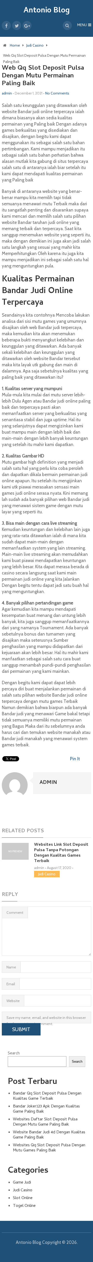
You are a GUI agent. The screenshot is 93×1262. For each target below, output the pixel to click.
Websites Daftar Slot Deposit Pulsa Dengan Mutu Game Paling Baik (45, 1122)
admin (7, 93)
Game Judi (22, 1182)
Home (15, 45)
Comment (14, 912)
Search (14, 1053)
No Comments (57, 93)
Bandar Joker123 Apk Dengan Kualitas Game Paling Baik (46, 1109)
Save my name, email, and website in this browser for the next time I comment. (46, 1019)
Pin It (75, 758)
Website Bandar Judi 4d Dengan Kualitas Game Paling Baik (49, 1135)
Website (13, 1000)
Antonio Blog (47, 11)
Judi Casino (35, 45)
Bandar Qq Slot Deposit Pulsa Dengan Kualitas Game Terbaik (47, 1096)
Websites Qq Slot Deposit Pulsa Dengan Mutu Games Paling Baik (49, 1148)
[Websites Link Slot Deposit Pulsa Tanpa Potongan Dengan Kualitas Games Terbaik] (15, 851)
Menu (82, 25)
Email (10, 984)
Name (11, 967)
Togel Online (24, 1206)
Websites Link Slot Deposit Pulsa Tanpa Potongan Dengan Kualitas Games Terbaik (61, 853)
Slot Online (23, 1198)
